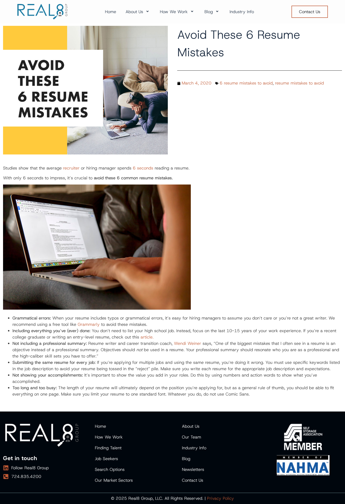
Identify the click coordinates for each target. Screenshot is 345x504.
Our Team (191, 437)
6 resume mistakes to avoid (246, 83)
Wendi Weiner (187, 343)
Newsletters (193, 469)
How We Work (174, 12)
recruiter (71, 168)
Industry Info (242, 12)
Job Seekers (106, 459)
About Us (134, 12)
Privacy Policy (220, 498)
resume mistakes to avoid (299, 83)
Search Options (110, 469)
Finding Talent (108, 448)
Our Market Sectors (114, 480)
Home (110, 12)
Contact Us (192, 480)
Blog (208, 12)
